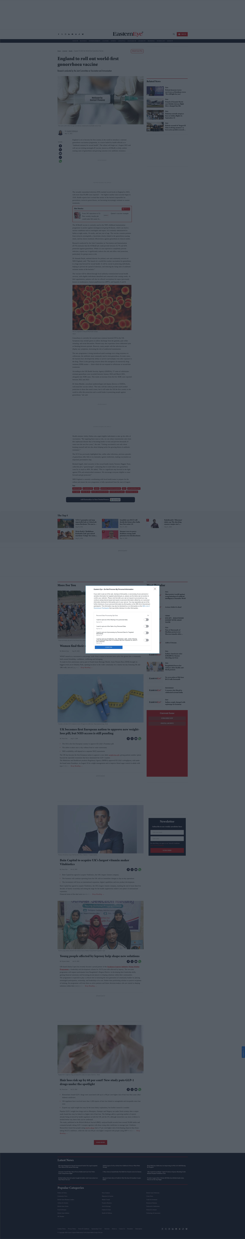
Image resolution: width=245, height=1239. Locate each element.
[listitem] (122, 615)
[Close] (155, 589)
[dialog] (122, 619)
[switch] (146, 619)
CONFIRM (108, 647)
